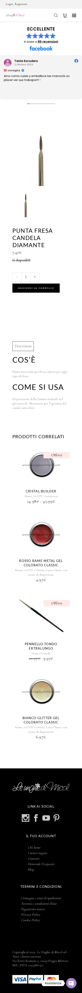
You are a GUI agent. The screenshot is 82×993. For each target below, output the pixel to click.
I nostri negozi (37, 853)
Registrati (21, 4)
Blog (31, 869)
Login (9, 4)
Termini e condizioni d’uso (38, 903)
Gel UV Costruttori (45, 496)
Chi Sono (34, 847)
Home (28, 496)
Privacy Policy (30, 914)
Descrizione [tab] (23, 346)
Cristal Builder (41, 491)
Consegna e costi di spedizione (41, 898)
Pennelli (46, 653)
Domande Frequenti (41, 864)
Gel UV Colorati (34, 570)
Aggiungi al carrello (36, 288)
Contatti (33, 858)
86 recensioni (48, 42)
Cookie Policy (30, 920)
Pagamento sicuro (33, 909)
